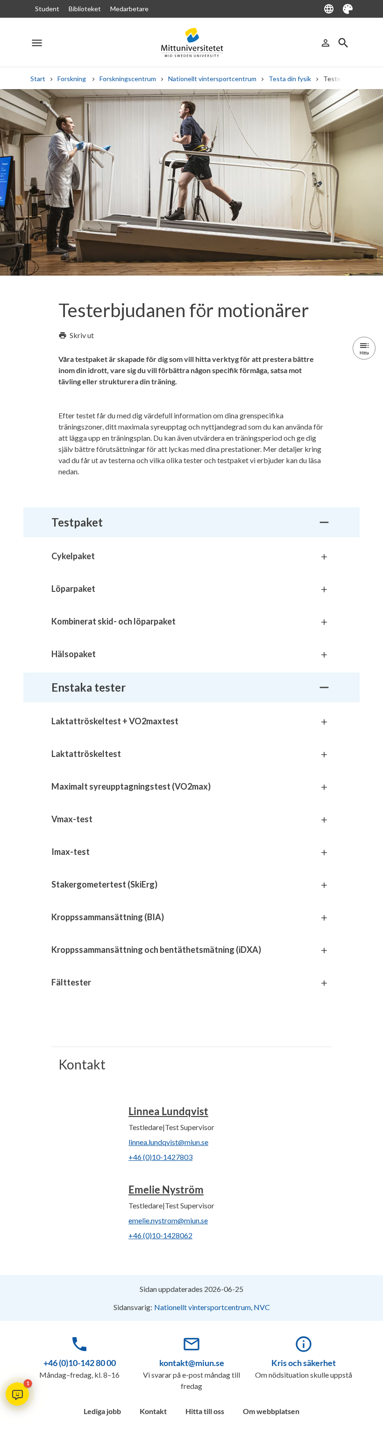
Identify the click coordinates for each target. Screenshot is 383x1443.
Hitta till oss (204, 1411)
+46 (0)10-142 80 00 (79, 1363)
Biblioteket (85, 9)
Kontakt (153, 1411)
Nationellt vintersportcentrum (212, 79)
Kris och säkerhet (303, 1363)
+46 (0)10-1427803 (160, 1156)
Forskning (72, 79)
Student (47, 9)
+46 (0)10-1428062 (160, 1235)
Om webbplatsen (271, 1411)
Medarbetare (129, 9)
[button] (17, 1394)
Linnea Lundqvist (168, 1111)
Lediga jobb (102, 1411)
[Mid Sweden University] (191, 43)
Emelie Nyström (166, 1189)
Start (37, 79)
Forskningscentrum (127, 79)
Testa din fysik (290, 79)
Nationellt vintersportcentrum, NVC (212, 1307)
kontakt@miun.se (191, 1363)
